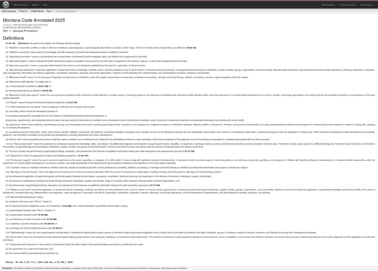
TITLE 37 (23, 11)
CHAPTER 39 (37, 11)
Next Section (366, 4)
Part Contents (328, 4)
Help (45, 4)
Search (35, 4)
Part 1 (50, 11)
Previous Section (348, 4)
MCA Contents (21, 4)
